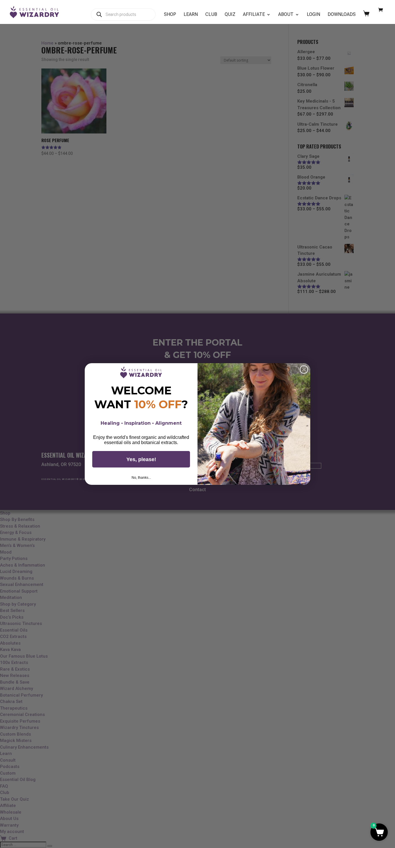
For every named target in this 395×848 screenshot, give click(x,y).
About (286, 14)
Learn (191, 14)
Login (313, 14)
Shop (170, 14)
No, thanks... (141, 478)
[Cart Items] (367, 17)
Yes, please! (141, 459)
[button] (379, 832)
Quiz (230, 14)
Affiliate (254, 14)
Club (211, 14)
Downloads (342, 14)
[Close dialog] (303, 369)
